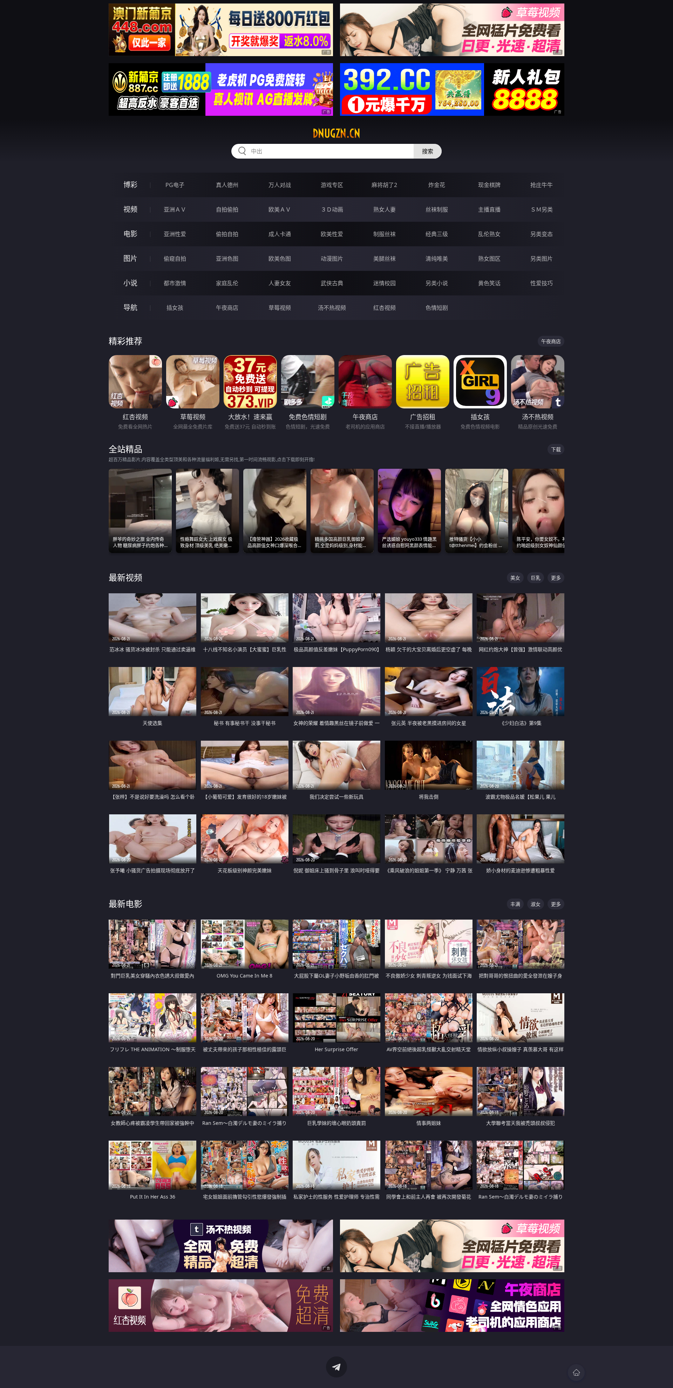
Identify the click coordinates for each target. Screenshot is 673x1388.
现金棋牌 (489, 185)
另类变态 (541, 234)
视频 (130, 209)
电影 (130, 234)
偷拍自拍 (227, 234)
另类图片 (541, 258)
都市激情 (175, 283)
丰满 (515, 904)
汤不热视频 (332, 308)
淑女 (536, 904)
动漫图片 (332, 258)
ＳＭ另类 (541, 209)
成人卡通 (279, 234)
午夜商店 (227, 308)
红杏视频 (384, 308)
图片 (130, 258)
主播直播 (489, 209)
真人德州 (227, 185)
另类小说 (437, 283)
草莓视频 (279, 308)
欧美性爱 (332, 234)
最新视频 (125, 577)
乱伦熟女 (489, 234)
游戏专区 (332, 185)
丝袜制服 (437, 209)
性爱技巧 (541, 283)
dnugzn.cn (336, 133)
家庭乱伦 (227, 283)
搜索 (427, 151)
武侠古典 (332, 283)
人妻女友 (279, 283)
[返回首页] (576, 1372)
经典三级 (437, 234)
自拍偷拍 (227, 209)
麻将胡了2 (384, 185)
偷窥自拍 (175, 258)
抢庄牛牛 (541, 185)
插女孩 (174, 308)
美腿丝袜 (384, 258)
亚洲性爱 (175, 234)
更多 (556, 577)
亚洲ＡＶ (175, 209)
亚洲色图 (227, 258)
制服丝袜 (384, 234)
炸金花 (436, 185)
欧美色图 (279, 258)
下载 (556, 449)
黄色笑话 (489, 283)
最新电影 (125, 903)
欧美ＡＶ (279, 209)
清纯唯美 (437, 258)
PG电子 (174, 185)
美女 (515, 577)
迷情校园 (384, 283)
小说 (130, 283)
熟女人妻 (384, 209)
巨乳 (536, 577)
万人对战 (279, 185)
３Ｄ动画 (332, 209)
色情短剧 (437, 308)
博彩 (130, 184)
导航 (130, 307)
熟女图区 (489, 258)
